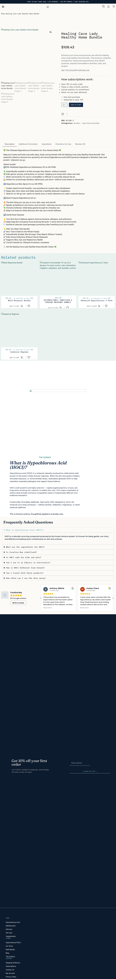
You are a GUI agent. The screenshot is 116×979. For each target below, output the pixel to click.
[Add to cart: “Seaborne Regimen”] (16, 357)
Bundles (77, 123)
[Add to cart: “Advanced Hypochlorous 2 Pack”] (93, 306)
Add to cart (76, 105)
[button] (3, 6)
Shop (3, 14)
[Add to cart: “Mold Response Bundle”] (16, 306)
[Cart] (113, 6)
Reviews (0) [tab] (80, 144)
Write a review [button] (18, 603)
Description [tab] (10, 144)
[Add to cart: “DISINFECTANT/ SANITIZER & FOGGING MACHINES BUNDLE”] (54, 307)
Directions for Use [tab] (63, 144)
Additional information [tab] (28, 144)
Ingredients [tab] (47, 144)
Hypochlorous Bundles (90, 123)
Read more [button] (47, 608)
